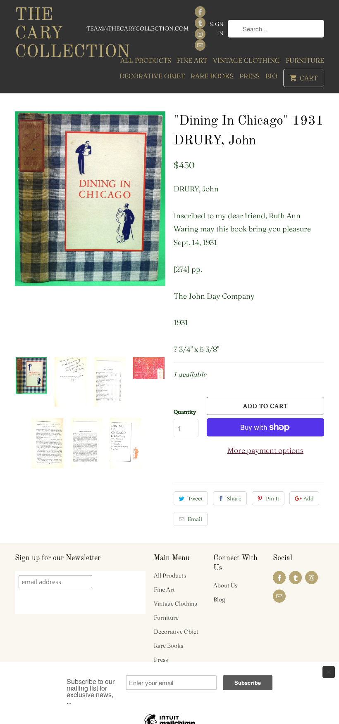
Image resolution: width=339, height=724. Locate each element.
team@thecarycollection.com (137, 28)
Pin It (272, 498)
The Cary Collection (50, 34)
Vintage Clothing (246, 60)
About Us (225, 585)
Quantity (185, 411)
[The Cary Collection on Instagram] (200, 34)
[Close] (328, 672)
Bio (271, 76)
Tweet (195, 498)
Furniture (305, 60)
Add (308, 498)
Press (249, 76)
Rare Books (212, 76)
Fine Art (192, 60)
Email (195, 519)
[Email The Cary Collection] (200, 45)
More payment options (265, 450)
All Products (145, 60)
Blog (219, 599)
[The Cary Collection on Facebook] (200, 11)
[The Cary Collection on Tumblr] (200, 22)
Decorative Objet (152, 76)
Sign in (217, 28)
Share (234, 498)
